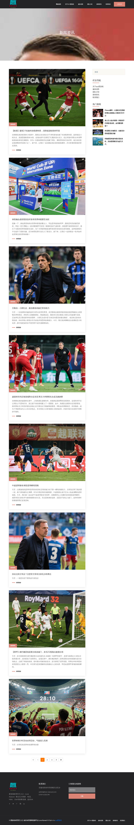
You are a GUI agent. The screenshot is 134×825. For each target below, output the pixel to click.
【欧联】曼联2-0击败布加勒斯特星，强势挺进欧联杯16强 (36, 131)
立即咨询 (119, 4)
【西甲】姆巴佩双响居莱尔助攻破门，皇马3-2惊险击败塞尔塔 (37, 652)
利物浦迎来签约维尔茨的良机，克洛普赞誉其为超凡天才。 (114, 141)
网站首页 (59, 4)
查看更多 (18, 150)
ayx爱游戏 (58, 820)
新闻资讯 (99, 4)
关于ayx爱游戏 (69, 4)
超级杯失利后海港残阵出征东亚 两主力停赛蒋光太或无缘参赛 (37, 397)
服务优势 (80, 4)
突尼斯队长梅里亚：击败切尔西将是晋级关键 (114, 132)
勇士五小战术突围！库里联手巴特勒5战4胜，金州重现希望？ (114, 123)
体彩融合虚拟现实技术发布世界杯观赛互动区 (30, 219)
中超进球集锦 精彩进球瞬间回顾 (25, 485)
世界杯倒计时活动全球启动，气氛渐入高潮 (30, 740)
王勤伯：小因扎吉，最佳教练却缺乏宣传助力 (30, 308)
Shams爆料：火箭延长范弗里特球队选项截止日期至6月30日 (115, 113)
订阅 (82, 796)
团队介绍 (89, 4)
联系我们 (108, 4)
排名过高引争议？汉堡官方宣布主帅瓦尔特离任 (31, 574)
